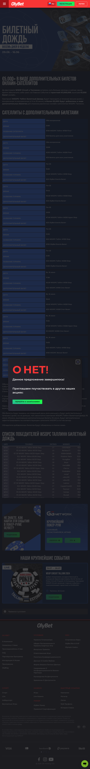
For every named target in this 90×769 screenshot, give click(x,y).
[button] (51, 4)
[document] (45, 384)
